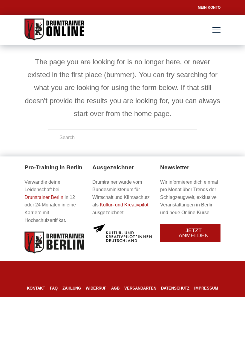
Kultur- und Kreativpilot (124, 204)
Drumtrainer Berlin (43, 197)
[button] (216, 30)
